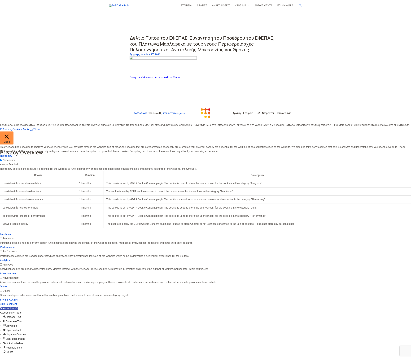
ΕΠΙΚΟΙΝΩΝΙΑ (285, 5)
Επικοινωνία (284, 113)
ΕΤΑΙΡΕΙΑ (186, 5)
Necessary (9, 160)
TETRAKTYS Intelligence (174, 113)
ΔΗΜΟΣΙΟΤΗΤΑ (263, 5)
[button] (247, 5)
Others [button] (4, 286)
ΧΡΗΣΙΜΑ (240, 5)
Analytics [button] (5, 260)
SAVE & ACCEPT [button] (9, 299)
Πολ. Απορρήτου (265, 113)
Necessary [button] (6, 155)
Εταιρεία (248, 113)
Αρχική (237, 113)
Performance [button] (7, 247)
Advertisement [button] (8, 273)
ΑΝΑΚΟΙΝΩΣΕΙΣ (221, 5)
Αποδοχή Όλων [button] (31, 129)
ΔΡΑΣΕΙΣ (202, 5)
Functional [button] (5, 234)
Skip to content (8, 304)
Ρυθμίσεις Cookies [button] (11, 129)
